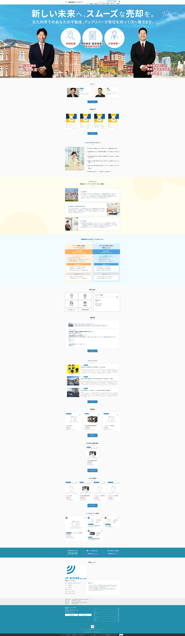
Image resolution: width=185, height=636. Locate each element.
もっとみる (92, 133)
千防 (78, 600)
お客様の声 (95, 612)
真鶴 (79, 600)
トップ (87, 3)
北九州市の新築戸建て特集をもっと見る (92, 470)
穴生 (72, 603)
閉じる (121, 634)
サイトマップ (102, 629)
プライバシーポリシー (96, 629)
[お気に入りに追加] (80, 415)
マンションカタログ (84, 629)
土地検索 (91, 3)
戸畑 (74, 603)
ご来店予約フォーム (112, 553)
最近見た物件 (86, 309)
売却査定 (107, 3)
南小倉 (77, 603)
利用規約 (90, 629)
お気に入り (72, 309)
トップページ (95, 608)
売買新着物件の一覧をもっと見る (92, 435)
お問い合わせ (112, 3)
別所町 (73, 600)
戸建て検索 (96, 3)
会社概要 (117, 3)
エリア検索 (68, 302)
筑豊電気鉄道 (74, 602)
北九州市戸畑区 (80, 599)
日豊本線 (81, 602)
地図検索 (68, 297)
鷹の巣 (75, 600)
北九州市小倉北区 (86, 599)
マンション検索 (102, 3)
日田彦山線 (85, 602)
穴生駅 (96, 301)
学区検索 (74, 297)
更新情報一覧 (92, 350)
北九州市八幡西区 (98, 305)
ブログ (94, 615)
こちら (76, 346)
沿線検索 (74, 302)
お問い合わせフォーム (92, 553)
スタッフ (94, 610)
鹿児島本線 (78, 602)
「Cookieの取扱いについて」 (108, 634)
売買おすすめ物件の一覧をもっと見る (92, 505)
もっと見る (92, 101)
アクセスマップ (95, 617)
